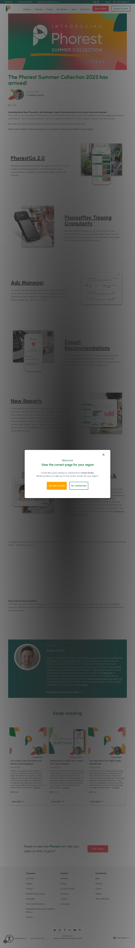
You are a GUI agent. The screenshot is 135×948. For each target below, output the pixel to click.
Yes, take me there (57, 485)
